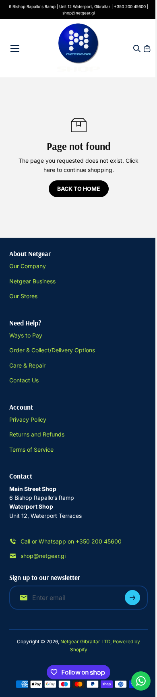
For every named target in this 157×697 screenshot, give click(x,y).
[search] (137, 48)
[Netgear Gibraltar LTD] (79, 48)
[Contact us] (141, 681)
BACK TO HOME (78, 188)
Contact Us (24, 380)
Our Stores (23, 296)
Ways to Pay (25, 335)
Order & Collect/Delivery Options (52, 350)
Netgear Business (32, 281)
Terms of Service (31, 449)
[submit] (132, 597)
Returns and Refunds (36, 434)
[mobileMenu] (15, 48)
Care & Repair (27, 365)
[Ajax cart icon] (147, 48)
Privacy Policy (27, 419)
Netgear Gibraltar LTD (85, 641)
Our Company (27, 266)
